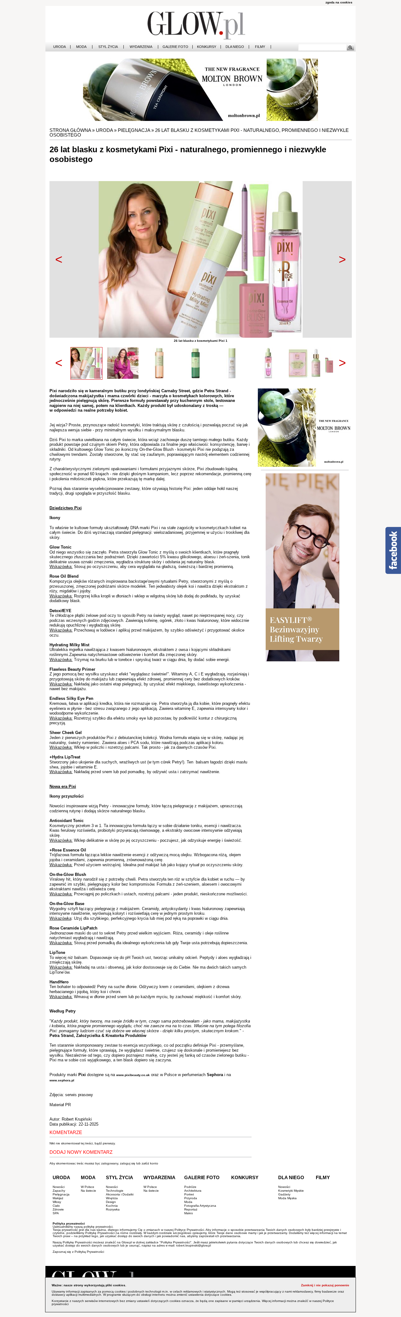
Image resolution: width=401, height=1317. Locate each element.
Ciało (56, 1205)
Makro (188, 1213)
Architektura (192, 1190)
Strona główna (70, 130)
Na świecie (88, 1190)
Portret (189, 1194)
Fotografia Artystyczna (200, 1205)
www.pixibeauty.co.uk (133, 1075)
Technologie (114, 1190)
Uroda (59, 47)
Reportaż (190, 1209)
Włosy (57, 1202)
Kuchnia (112, 1205)
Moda (81, 47)
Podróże (190, 1187)
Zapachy (59, 1190)
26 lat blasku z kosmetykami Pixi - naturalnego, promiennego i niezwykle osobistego (199, 133)
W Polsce (87, 1187)
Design (111, 1202)
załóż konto (150, 1163)
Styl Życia (108, 47)
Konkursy (206, 47)
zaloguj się (127, 1163)
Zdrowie (58, 1209)
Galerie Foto (175, 47)
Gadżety (284, 1194)
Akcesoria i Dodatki (119, 1194)
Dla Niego (235, 47)
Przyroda (190, 1198)
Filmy (260, 47)
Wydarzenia (141, 47)
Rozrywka (113, 1209)
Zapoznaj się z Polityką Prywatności (78, 1251)
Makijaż (58, 1198)
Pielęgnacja (134, 130)
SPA (56, 1213)
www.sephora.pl (61, 1080)
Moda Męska (287, 1198)
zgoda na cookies (338, 2)
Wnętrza (112, 1198)
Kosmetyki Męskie (291, 1190)
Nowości (59, 1187)
